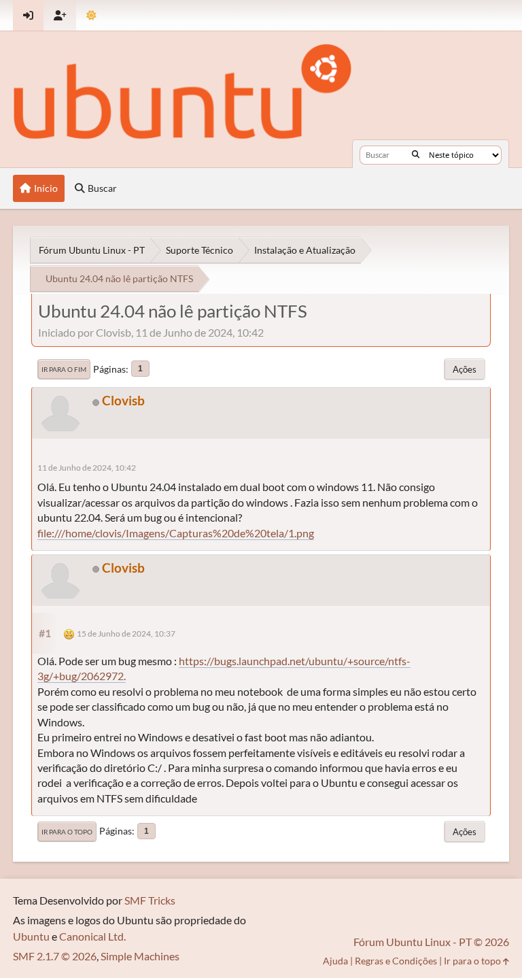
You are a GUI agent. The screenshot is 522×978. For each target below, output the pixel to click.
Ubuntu (31, 936)
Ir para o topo (66, 832)
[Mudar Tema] (91, 15)
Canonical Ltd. (92, 936)
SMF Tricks (149, 900)
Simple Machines (140, 955)
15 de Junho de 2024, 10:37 (126, 633)
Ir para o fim (63, 369)
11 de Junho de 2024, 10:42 (86, 467)
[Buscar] (415, 155)
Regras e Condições (396, 960)
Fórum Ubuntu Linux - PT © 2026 (431, 941)
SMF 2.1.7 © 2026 (55, 955)
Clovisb (123, 400)
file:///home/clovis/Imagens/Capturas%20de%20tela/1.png (175, 532)
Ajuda (335, 960)
